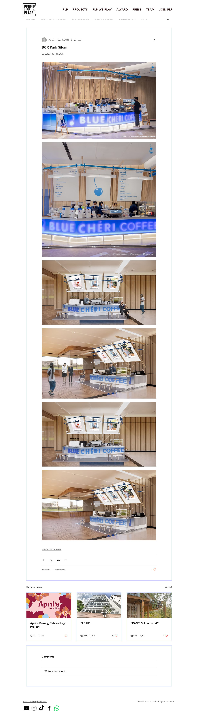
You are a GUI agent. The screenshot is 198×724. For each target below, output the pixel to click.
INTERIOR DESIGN (51, 549)
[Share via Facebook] (43, 559)
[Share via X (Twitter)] (50, 559)
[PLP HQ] (99, 605)
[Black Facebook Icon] (49, 708)
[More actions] (154, 40)
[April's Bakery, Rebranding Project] (48, 605)
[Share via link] (66, 559)
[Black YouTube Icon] (26, 708)
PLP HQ (85, 623)
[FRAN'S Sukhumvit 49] (149, 605)
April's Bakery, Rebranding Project (47, 624)
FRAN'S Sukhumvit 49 (145, 623)
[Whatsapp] (57, 708)
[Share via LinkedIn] (58, 559)
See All (168, 586)
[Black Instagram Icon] (34, 708)
